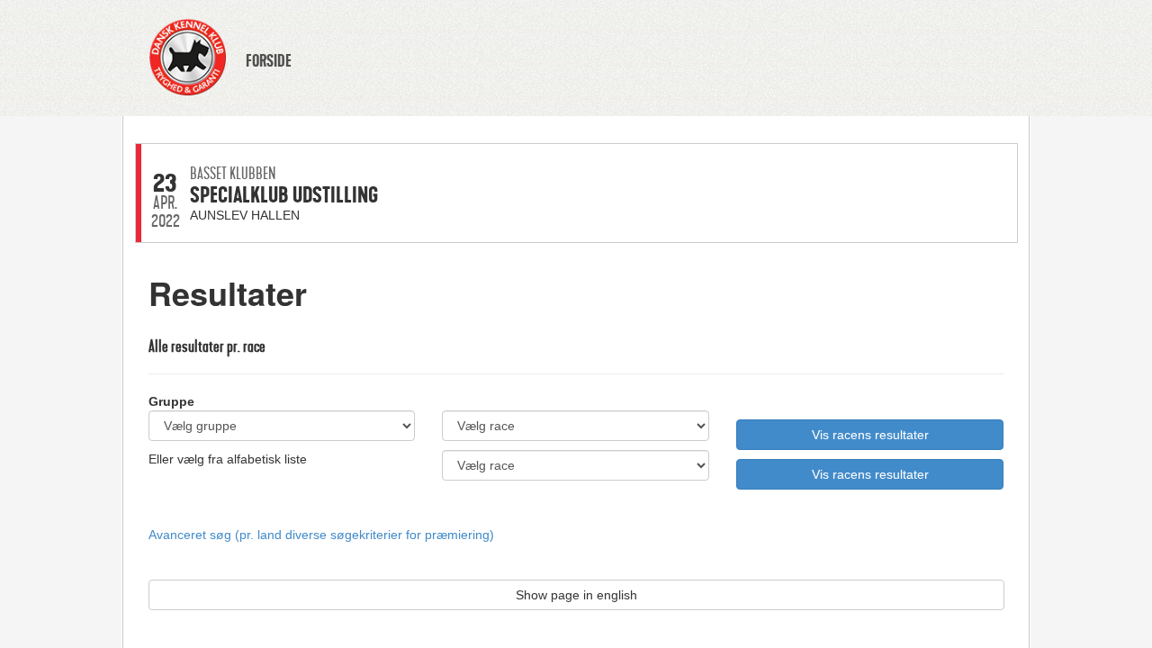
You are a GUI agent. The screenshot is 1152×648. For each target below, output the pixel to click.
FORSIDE (269, 61)
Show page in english (576, 595)
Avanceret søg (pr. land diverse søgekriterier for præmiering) (321, 534)
